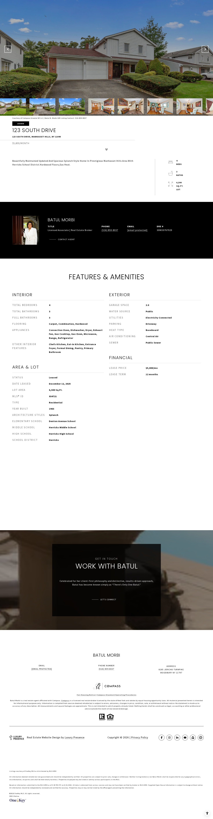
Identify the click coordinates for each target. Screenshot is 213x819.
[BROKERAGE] (201, 737)
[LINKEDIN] (177, 737)
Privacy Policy (139, 737)
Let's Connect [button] (108, 599)
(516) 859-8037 (110, 230)
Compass (65, 700)
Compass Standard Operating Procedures (116, 695)
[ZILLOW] (193, 737)
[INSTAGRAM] (169, 737)
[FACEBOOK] (161, 737)
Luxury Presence (74, 737)
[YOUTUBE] (185, 737)
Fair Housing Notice (86, 695)
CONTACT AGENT (66, 239)
